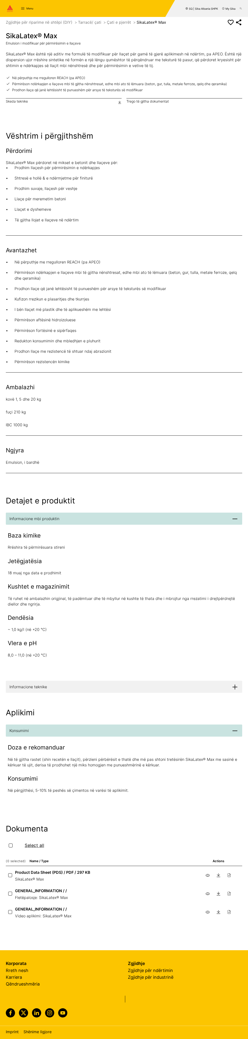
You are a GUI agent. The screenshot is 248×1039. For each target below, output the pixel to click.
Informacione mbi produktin (34, 518)
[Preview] (207, 875)
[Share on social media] (238, 22)
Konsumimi (19, 730)
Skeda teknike (17, 101)
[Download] (218, 875)
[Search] (241, 8)
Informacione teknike (28, 686)
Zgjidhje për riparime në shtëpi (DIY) (40, 22)
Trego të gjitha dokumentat (147, 101)
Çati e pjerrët (119, 22)
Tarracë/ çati (90, 22)
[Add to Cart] (229, 875)
